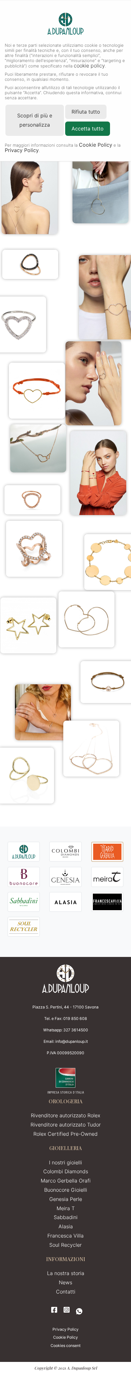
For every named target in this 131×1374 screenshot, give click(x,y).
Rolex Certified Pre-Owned (65, 1134)
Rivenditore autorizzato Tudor (66, 1124)
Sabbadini (66, 1217)
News (65, 1282)
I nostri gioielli (65, 1162)
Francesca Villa (65, 1235)
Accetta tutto (88, 128)
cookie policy (89, 65)
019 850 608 (75, 1018)
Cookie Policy (65, 1337)
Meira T (66, 1208)
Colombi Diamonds (65, 1171)
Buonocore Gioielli (65, 1190)
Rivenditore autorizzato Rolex (65, 1115)
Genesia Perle (65, 1199)
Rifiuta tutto (86, 111)
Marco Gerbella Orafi (66, 1180)
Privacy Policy (65, 1329)
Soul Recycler (65, 1245)
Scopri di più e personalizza (34, 120)
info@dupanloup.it (71, 1041)
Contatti (65, 1291)
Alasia (66, 1226)
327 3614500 (75, 1030)
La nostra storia (65, 1273)
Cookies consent (65, 1345)
